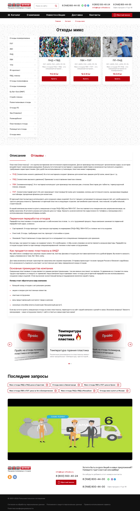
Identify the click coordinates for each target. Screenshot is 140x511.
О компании (33, 15)
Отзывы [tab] (37, 155)
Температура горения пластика (69, 350)
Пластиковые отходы (19, 124)
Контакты (94, 15)
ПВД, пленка (15, 76)
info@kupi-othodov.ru (101, 8)
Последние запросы (28, 376)
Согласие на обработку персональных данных (26, 504)
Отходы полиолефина (19, 81)
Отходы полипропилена (20, 38)
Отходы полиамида (18, 86)
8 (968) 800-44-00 (71, 5)
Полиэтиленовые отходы (20, 102)
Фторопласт (15, 70)
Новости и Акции (55, 15)
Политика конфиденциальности (21, 508)
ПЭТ (11, 43)
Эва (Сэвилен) (16, 113)
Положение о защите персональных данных (64, 504)
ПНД (11, 54)
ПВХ (11, 60)
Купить (54, 79)
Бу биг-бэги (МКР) (17, 92)
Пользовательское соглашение (32, 498)
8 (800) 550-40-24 (101, 4)
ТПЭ (11, 65)
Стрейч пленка (16, 97)
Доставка (77, 15)
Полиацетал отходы (18, 129)
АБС (11, 49)
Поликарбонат (16, 118)
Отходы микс (15, 134)
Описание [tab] (18, 155)
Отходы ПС (14, 108)
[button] (10, 344)
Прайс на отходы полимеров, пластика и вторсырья (29, 351)
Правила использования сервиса (97, 504)
